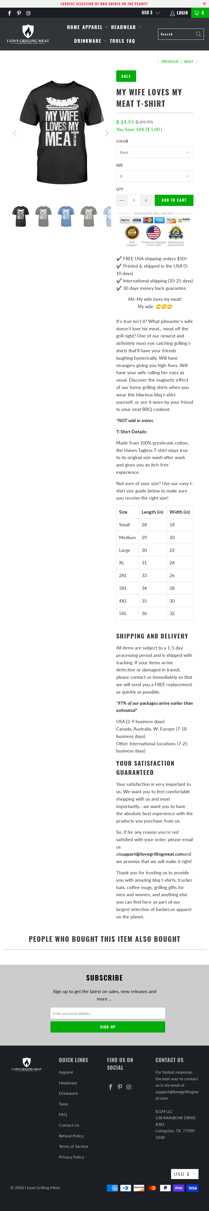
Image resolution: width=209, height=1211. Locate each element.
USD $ (147, 12)
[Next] (106, 133)
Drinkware (88, 40)
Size (119, 165)
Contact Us (69, 1125)
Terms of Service (73, 1146)
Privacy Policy (71, 1156)
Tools (117, 40)
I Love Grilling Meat (42, 1187)
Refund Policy (71, 1135)
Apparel (93, 27)
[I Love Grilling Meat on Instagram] (28, 12)
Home (73, 27)
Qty (119, 189)
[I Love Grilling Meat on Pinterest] (18, 12)
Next (189, 61)
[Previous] (15, 133)
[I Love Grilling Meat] (28, 34)
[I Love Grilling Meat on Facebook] (9, 12)
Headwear (124, 27)
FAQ (131, 40)
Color (122, 141)
